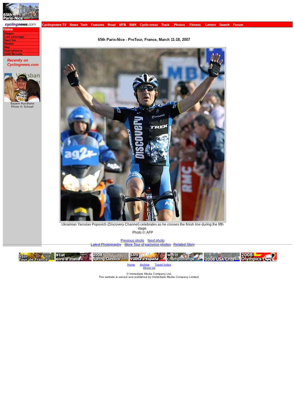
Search (224, 24)
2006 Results (13, 54)
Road (112, 24)
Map (7, 47)
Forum (238, 24)
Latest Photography (106, 245)
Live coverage (14, 36)
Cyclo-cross (149, 24)
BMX (132, 24)
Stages (9, 33)
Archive (145, 264)
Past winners (13, 50)
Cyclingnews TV (54, 24)
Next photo (156, 241)
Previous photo (132, 241)
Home (8, 29)
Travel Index (163, 264)
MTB (122, 24)
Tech (84, 24)
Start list (10, 40)
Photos (179, 24)
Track (165, 24)
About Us (149, 267)
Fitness (195, 24)
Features (97, 24)
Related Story (184, 245)
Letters (210, 24)
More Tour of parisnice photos (148, 245)
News (74, 24)
